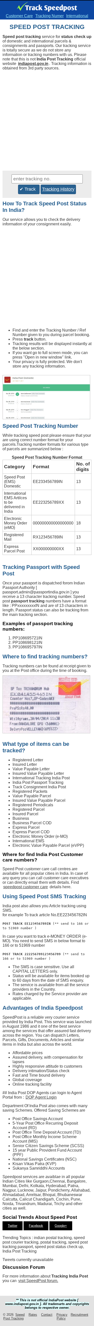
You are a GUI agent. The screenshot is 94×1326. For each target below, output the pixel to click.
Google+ (61, 1226)
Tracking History (58, 189)
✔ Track (29, 189)
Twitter (12, 1226)
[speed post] (47, 8)
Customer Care (19, 16)
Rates (33, 1315)
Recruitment (79, 1315)
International (77, 16)
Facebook (36, 1226)
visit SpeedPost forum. (38, 1281)
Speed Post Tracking (14, 1316)
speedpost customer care (25, 887)
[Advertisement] (47, 121)
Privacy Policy (61, 1316)
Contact (46, 1315)
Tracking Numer (49, 16)
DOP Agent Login (41, 1097)
